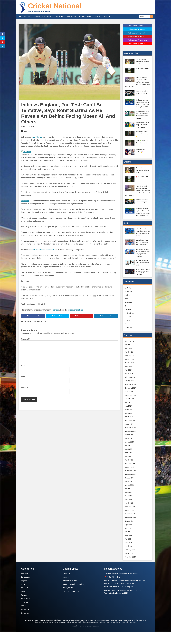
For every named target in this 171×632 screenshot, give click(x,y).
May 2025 (128, 370)
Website (24, 387)
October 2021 (129, 521)
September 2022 (130, 481)
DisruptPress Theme (93, 626)
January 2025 (129, 381)
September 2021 (130, 524)
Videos (97, 16)
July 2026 (128, 345)
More (89, 16)
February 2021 (130, 550)
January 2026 (129, 359)
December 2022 (130, 471)
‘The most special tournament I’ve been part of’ (121, 573)
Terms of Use (121, 622)
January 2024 (129, 424)
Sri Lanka (82, 16)
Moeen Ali (25, 201)
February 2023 (130, 463)
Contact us (67, 573)
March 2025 (129, 373)
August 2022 (129, 485)
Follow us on (137, 26)
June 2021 (128, 535)
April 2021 (128, 542)
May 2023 (128, 453)
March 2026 (129, 352)
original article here (75, 310)
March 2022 (129, 503)
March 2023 (129, 460)
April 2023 (128, 456)
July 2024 (128, 402)
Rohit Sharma (36, 137)
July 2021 (128, 532)
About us (66, 577)
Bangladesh (129, 291)
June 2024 (128, 406)
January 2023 (129, 467)
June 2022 (128, 492)
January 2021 (129, 553)
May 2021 (128, 539)
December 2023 (130, 427)
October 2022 (129, 478)
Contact (105, 16)
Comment (25, 339)
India (43, 16)
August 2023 (129, 442)
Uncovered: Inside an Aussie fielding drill (118, 587)
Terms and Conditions (71, 591)
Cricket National (54, 6)
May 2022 (128, 496)
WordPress (81, 626)
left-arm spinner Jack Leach (43, 250)
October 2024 (129, 391)
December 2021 (130, 514)
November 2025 (130, 363)
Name (24, 365)
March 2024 (129, 417)
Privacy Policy (68, 588)
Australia (36, 16)
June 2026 (128, 348)
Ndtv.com (55, 310)
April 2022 (128, 499)
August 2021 (129, 528)
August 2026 (129, 341)
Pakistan (50, 16)
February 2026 (130, 356)
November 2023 (130, 431)
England (27, 16)
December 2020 (130, 557)
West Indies (129, 324)
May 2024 (128, 409)
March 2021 (129, 546)
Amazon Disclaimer (70, 581)
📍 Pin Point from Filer (112, 577)
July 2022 (128, 489)
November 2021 (130, 517)
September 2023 (130, 438)
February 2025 (130, 377)
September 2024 (130, 395)
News (24, 131)
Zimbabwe (128, 327)
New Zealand (71, 16)
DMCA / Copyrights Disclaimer (73, 584)
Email (24, 376)
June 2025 (128, 366)
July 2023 (128, 445)
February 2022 (130, 507)
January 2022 (129, 510)
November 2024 (130, 388)
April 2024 (128, 413)
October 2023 (129, 435)
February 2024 (130, 420)
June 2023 (128, 449)
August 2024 (129, 399)
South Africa (60, 16)
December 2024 (130, 384)
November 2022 (130, 474)
